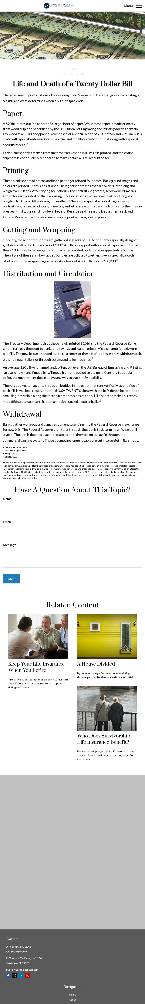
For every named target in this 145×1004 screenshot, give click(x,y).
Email (7, 522)
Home (72, 994)
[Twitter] (14, 975)
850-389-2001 (22, 946)
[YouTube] (27, 975)
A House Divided (96, 664)
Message (9, 545)
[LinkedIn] (20, 975)
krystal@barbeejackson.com (21, 969)
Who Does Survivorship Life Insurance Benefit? (103, 739)
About (72, 999)
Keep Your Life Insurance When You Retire (36, 667)
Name (7, 499)
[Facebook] (8, 975)
